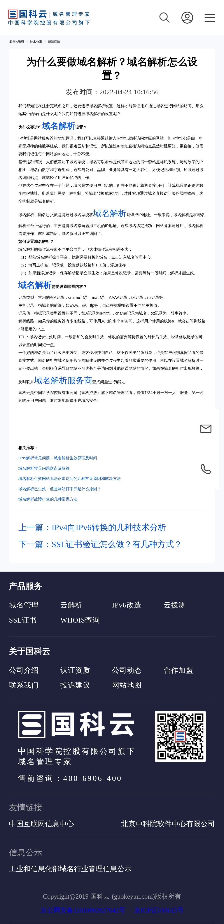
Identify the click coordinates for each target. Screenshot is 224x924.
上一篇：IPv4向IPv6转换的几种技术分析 (92, 527)
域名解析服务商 (63, 380)
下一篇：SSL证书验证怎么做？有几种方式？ (100, 544)
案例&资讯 (16, 42)
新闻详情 (54, 42)
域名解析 (58, 125)
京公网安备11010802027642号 (82, 910)
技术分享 (36, 42)
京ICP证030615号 (159, 910)
